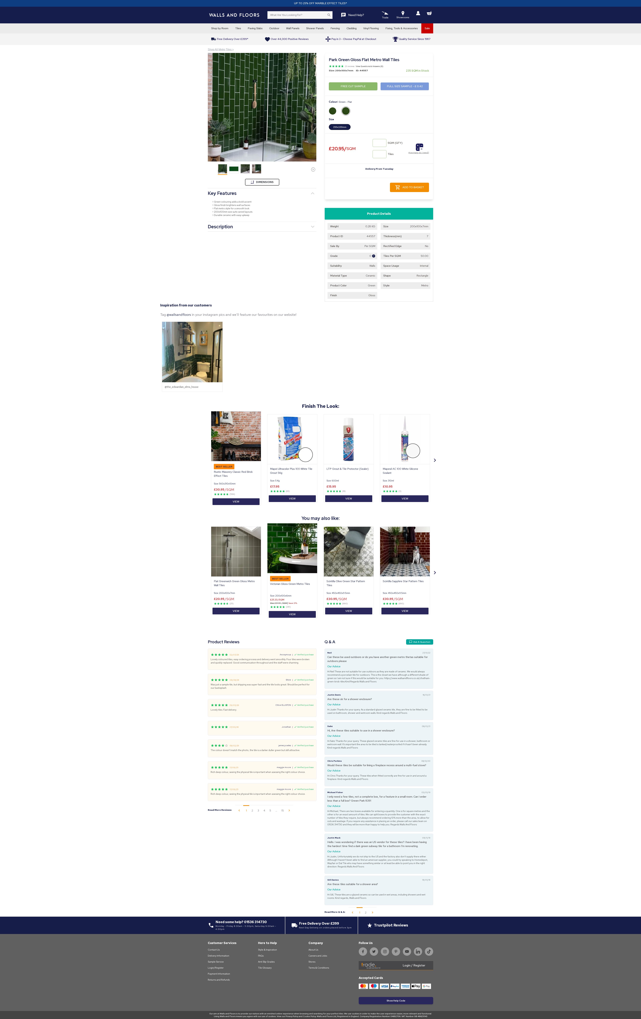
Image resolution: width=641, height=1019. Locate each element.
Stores (311, 961)
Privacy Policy (292, 1016)
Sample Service (216, 961)
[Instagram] (385, 952)
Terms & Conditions (318, 967)
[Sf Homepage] (234, 15)
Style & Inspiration (267, 949)
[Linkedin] (418, 952)
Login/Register (216, 967)
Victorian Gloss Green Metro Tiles (290, 584)
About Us (313, 949)
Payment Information (219, 973)
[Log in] (418, 13)
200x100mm (339, 127)
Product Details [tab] (379, 214)
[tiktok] (429, 952)
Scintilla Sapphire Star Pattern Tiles (403, 581)
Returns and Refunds (219, 979)
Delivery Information (218, 955)
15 (282, 810)
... (276, 810)
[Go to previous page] (239, 810)
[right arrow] (313, 169)
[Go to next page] (289, 810)
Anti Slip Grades (266, 961)
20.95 (342, 148)
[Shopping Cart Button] (429, 13)
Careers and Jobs (317, 955)
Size (331, 119)
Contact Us (214, 949)
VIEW (236, 501)
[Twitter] (374, 952)
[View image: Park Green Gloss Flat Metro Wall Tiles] (262, 107)
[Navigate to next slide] (435, 460)
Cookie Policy (309, 1016)
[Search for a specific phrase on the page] (329, 15)
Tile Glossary (265, 967)
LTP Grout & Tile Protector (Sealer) (348, 469)
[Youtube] (407, 952)
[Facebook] (363, 952)
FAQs (261, 955)
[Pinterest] (396, 952)
